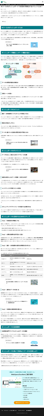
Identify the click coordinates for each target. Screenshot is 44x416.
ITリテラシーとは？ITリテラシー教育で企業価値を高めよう (17, 170)
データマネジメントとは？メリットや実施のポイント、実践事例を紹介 (16, 302)
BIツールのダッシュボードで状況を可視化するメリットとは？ (26, 4)
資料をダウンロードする (22, 402)
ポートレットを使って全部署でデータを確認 (15, 342)
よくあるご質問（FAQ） (13, 410)
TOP (2, 410)
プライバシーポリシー (21, 410)
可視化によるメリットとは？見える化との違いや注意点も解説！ (16, 143)
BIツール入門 (14, 4)
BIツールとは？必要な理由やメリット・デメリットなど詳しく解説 (17, 45)
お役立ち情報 (8, 4)
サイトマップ (6, 410)
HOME (3, 4)
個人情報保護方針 (29, 410)
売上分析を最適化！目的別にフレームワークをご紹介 (16, 282)
